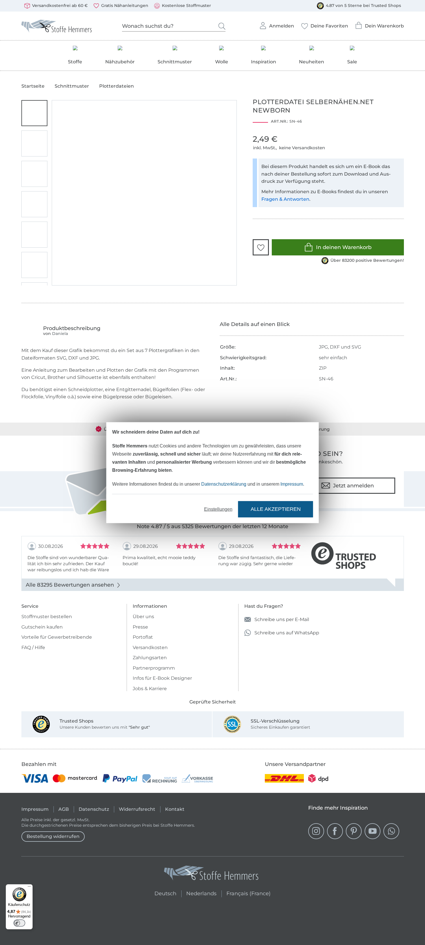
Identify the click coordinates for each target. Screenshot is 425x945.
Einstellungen (218, 508)
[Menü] (29, 887)
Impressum (291, 483)
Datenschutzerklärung (223, 483)
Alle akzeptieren (276, 509)
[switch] (19, 923)
